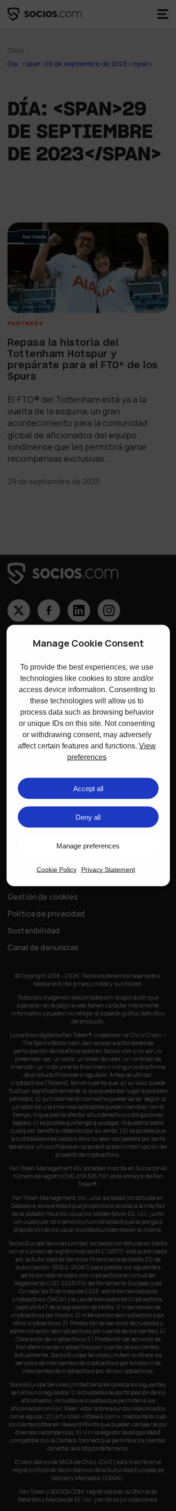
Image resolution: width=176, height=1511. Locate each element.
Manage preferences (88, 845)
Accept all (88, 788)
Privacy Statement (108, 869)
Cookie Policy (57, 869)
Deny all (88, 817)
